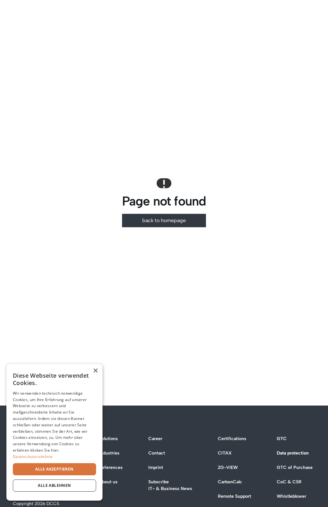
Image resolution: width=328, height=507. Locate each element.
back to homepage (164, 220)
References (111, 467)
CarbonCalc (230, 482)
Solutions (108, 438)
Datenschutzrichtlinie (33, 456)
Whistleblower (291, 496)
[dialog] (54, 432)
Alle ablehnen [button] (54, 485)
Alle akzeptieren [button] (54, 469)
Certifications (232, 438)
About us (108, 482)
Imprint (155, 467)
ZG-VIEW (228, 467)
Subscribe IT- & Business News (170, 485)
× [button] (95, 370)
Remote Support (234, 496)
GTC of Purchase (295, 467)
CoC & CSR (289, 482)
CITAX (225, 453)
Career (155, 438)
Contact (156, 453)
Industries (109, 453)
